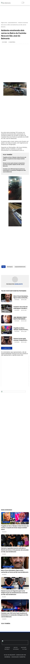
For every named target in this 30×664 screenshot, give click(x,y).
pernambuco (6, 522)
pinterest (7, 649)
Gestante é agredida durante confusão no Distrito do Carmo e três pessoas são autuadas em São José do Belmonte (15, 549)
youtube (24, 649)
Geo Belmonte (11, 654)
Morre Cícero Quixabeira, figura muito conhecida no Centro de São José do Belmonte (20, 297)
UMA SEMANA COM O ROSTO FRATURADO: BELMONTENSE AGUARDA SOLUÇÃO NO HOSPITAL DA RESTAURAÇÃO (21, 318)
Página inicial (4, 22)
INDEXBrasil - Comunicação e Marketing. (15, 657)
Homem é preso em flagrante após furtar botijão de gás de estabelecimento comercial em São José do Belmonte (14, 592)
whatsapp (23, 647)
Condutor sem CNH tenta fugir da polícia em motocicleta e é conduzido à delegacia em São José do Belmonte (14, 170)
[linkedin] (14, 271)
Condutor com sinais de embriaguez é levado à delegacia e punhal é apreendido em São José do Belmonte (20, 307)
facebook (7, 647)
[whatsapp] (8, 271)
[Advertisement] (15, 62)
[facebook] (2, 271)
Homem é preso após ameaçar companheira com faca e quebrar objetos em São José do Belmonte (14, 164)
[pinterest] (11, 271)
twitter (15, 647)
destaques (10, 266)
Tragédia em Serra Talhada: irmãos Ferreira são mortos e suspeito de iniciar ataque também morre (14, 159)
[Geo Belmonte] (6, 3)
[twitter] (5, 271)
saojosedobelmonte (12, 22)
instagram (16, 649)
